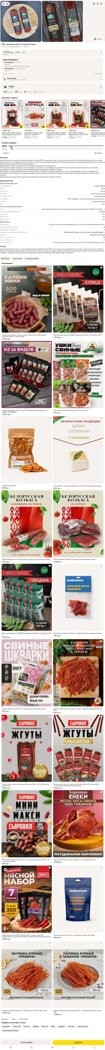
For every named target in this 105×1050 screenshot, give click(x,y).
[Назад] (3, 4)
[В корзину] (21, 127)
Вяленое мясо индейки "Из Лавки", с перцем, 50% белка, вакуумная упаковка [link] (78, 633)
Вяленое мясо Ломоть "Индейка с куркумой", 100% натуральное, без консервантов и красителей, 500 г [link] (57, 133)
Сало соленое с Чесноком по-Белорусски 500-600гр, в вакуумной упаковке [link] (77, 486)
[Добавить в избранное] (97, 4)
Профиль (94, 1047)
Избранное (52, 1047)
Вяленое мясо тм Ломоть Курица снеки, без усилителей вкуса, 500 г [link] (78, 133)
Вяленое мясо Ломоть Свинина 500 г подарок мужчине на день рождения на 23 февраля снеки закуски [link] (12, 133)
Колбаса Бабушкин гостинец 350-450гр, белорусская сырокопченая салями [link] (26, 559)
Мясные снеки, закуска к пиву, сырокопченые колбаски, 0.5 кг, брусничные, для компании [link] (25, 785)
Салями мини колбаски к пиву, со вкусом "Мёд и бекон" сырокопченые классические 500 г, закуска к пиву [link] (24, 335)
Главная (10, 1047)
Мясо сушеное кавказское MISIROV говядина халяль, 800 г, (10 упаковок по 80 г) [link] (26, 634)
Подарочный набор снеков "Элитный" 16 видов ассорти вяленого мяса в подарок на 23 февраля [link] (24, 411)
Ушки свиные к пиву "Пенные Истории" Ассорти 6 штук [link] (71, 410)
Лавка (31, 1047)
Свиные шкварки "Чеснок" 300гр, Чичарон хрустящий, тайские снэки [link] (24, 709)
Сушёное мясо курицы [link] (9, 485)
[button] (52, 52)
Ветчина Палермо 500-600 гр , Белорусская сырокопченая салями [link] (75, 559)
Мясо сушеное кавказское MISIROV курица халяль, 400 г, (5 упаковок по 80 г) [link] (78, 335)
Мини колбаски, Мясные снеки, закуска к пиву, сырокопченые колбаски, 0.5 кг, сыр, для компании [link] (26, 860)
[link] (6, 1026)
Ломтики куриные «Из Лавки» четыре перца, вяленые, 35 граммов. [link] (74, 935)
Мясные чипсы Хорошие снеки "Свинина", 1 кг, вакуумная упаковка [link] (74, 859)
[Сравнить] (94, 4)
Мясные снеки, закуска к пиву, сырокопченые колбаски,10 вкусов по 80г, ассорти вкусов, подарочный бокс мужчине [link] (76, 785)
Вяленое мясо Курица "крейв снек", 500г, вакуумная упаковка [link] (33, 133)
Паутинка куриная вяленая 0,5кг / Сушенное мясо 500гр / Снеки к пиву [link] (24, 1010)
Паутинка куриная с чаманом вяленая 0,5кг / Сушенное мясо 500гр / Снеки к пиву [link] (78, 1011)
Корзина (73, 1047)
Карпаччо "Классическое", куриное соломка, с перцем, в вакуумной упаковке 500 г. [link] (78, 709)
